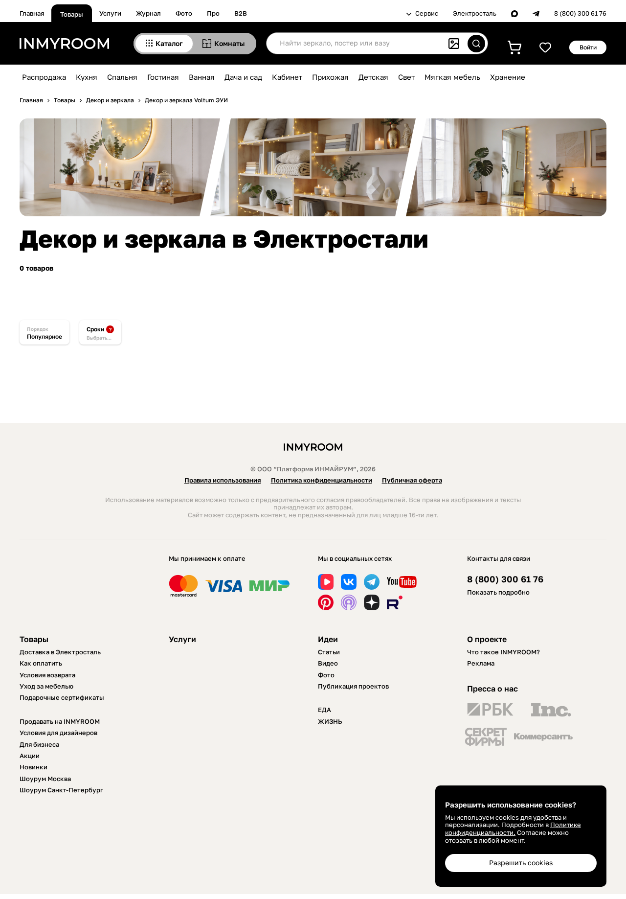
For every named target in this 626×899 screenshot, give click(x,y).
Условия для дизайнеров (58, 733)
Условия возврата (47, 675)
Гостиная (163, 76)
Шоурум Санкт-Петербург (61, 790)
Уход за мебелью (46, 686)
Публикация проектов (353, 686)
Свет (406, 76)
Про (213, 13)
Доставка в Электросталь (60, 652)
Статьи (329, 652)
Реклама (480, 663)
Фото (184, 13)
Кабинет (287, 76)
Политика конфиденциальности (321, 480)
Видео (328, 663)
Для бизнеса (39, 744)
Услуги (110, 13)
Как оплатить (41, 663)
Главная (32, 13)
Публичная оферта (412, 480)
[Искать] (476, 43)
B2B (240, 13)
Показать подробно (498, 592)
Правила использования (222, 480)
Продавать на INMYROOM (60, 721)
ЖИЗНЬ (330, 721)
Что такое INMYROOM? (503, 652)
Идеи (328, 639)
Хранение (507, 76)
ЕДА (324, 710)
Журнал (148, 13)
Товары (71, 14)
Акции (30, 756)
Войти (588, 47)
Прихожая (330, 76)
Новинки (33, 767)
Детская (373, 76)
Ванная (202, 76)
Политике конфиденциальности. (513, 828)
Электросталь (474, 13)
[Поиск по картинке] (454, 43)
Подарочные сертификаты (62, 697)
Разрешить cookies (521, 862)
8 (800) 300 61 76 (580, 13)
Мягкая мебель (452, 76)
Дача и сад (243, 76)
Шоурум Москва (45, 779)
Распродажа (44, 76)
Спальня (122, 76)
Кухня (86, 76)
